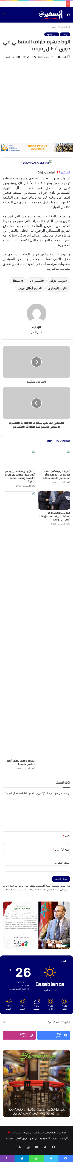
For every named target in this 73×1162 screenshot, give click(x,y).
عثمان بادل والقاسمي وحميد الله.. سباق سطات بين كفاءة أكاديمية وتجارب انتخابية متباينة (19, 476)
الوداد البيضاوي (57, 288)
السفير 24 (36, 280)
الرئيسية (63, 27)
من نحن (33, 1138)
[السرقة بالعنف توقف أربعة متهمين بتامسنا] (19, 624)
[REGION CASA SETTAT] (36, 162)
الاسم (66, 836)
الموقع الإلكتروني (62, 862)
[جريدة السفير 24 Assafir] (50, 14)
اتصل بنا (9, 1138)
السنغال (16, 280)
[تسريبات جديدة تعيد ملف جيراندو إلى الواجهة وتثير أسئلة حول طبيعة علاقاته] (54, 459)
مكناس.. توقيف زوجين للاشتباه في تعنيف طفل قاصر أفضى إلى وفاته (54, 516)
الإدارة (63, 57)
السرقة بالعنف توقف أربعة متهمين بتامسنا (21, 763)
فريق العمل (21, 1138)
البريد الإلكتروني (61, 849)
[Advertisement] (36, 101)
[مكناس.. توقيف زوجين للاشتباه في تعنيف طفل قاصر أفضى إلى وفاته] (54, 500)
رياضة (54, 27)
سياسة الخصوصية (48, 1138)
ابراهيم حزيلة (58, 280)
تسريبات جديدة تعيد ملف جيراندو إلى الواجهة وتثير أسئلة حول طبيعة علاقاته (56, 474)
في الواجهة (52, 34)
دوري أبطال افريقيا (29, 288)
